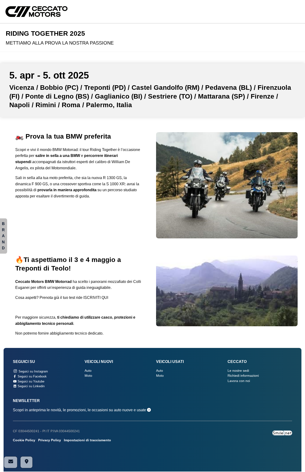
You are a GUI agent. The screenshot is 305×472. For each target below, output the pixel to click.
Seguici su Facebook (32, 376)
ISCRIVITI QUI (95, 298)
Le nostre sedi (238, 370)
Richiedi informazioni (243, 375)
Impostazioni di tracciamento (87, 440)
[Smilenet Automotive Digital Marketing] (282, 433)
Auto (88, 370)
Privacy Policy (49, 440)
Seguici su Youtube (30, 381)
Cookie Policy (24, 440)
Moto (88, 375)
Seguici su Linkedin (31, 386)
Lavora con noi (239, 381)
